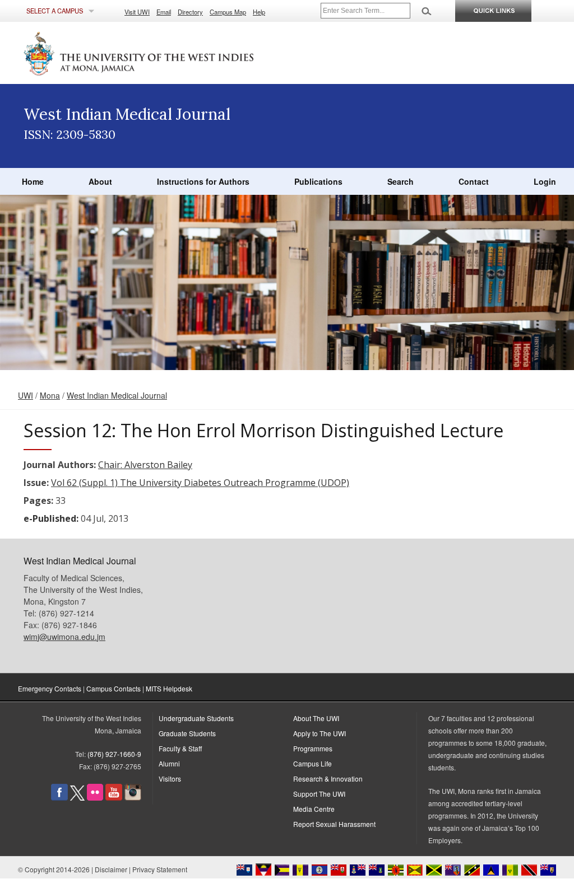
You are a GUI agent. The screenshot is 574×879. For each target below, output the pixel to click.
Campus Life (312, 763)
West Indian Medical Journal (117, 395)
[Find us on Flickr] (95, 797)
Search (400, 181)
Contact (474, 181)
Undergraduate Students (196, 718)
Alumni (169, 763)
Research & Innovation (328, 778)
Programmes (312, 748)
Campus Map (228, 11)
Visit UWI (137, 11)
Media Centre (314, 808)
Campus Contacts (113, 688)
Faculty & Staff (180, 748)
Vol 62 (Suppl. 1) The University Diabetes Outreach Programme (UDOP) (200, 482)
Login (545, 181)
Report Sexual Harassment (334, 824)
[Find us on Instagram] (132, 797)
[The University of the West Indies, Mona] (169, 52)
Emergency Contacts (49, 688)
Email (163, 11)
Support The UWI (319, 793)
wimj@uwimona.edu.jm (64, 636)
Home (33, 181)
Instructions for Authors (203, 181)
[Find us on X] (77, 797)
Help (259, 11)
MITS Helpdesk (169, 688)
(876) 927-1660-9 (114, 754)
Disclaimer (111, 869)
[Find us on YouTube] (113, 797)
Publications (318, 181)
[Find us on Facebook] (59, 797)
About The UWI (316, 718)
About (100, 181)
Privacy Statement (159, 869)
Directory (190, 11)
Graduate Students (187, 733)
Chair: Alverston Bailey (145, 465)
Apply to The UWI (319, 733)
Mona (50, 395)
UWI (25, 395)
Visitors (170, 778)
